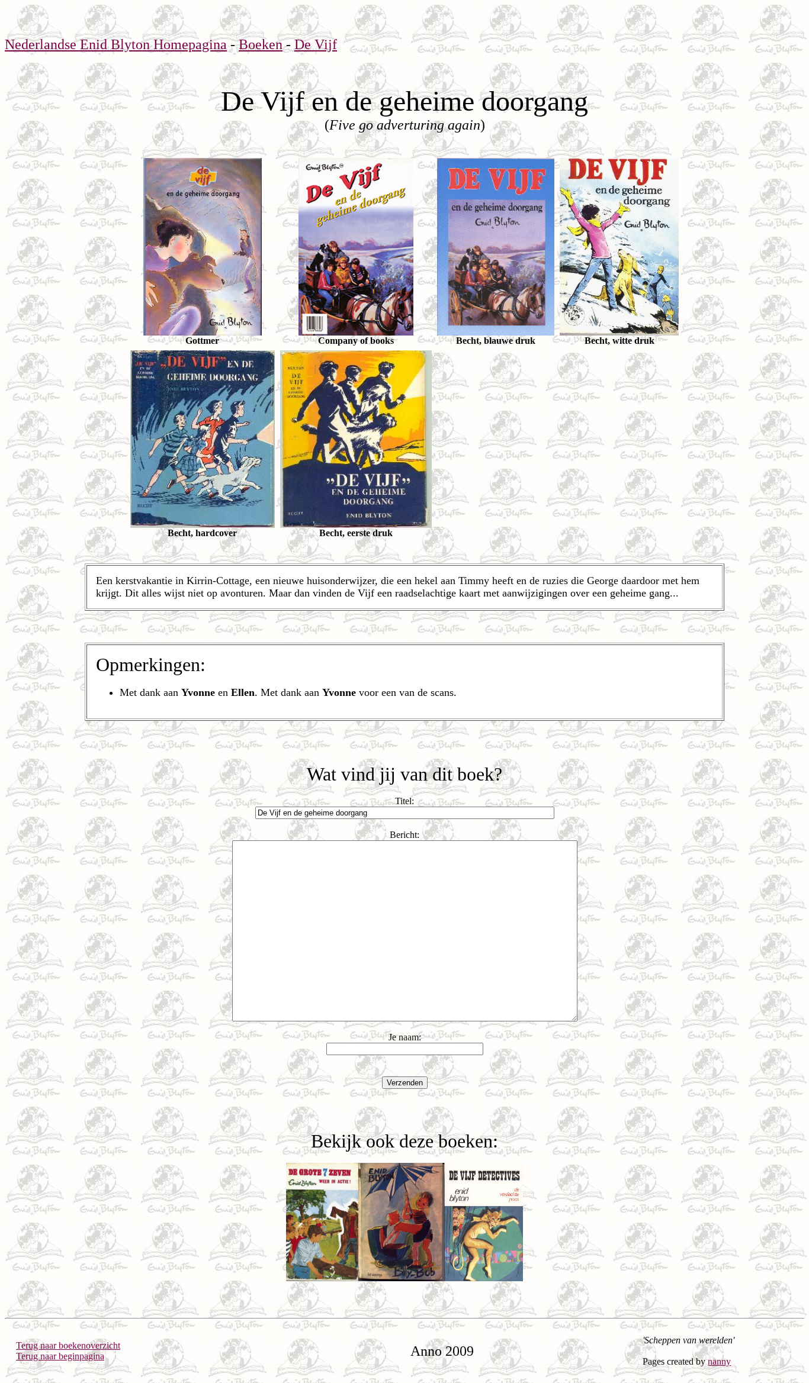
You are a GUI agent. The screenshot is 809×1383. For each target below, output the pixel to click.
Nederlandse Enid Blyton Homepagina (116, 44)
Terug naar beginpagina (60, 1356)
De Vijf (315, 44)
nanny (719, 1361)
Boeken (260, 44)
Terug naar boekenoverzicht (68, 1345)
